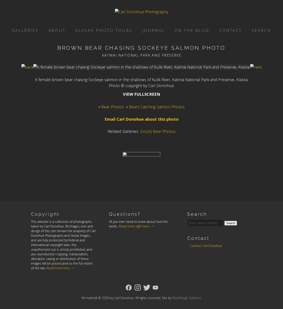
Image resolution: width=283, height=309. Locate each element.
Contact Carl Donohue (206, 246)
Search (261, 30)
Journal (153, 30)
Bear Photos (112, 106)
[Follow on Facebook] (128, 287)
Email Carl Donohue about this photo (142, 119)
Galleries (25, 30)
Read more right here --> (136, 226)
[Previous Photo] (27, 67)
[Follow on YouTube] (155, 287)
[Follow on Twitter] (147, 287)
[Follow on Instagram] (138, 287)
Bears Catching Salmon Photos (157, 106)
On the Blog (192, 30)
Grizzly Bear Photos (158, 131)
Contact (230, 30)
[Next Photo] (256, 67)
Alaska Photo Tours (103, 30)
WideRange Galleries (186, 298)
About (57, 30)
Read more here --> (60, 268)
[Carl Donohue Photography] (141, 11)
